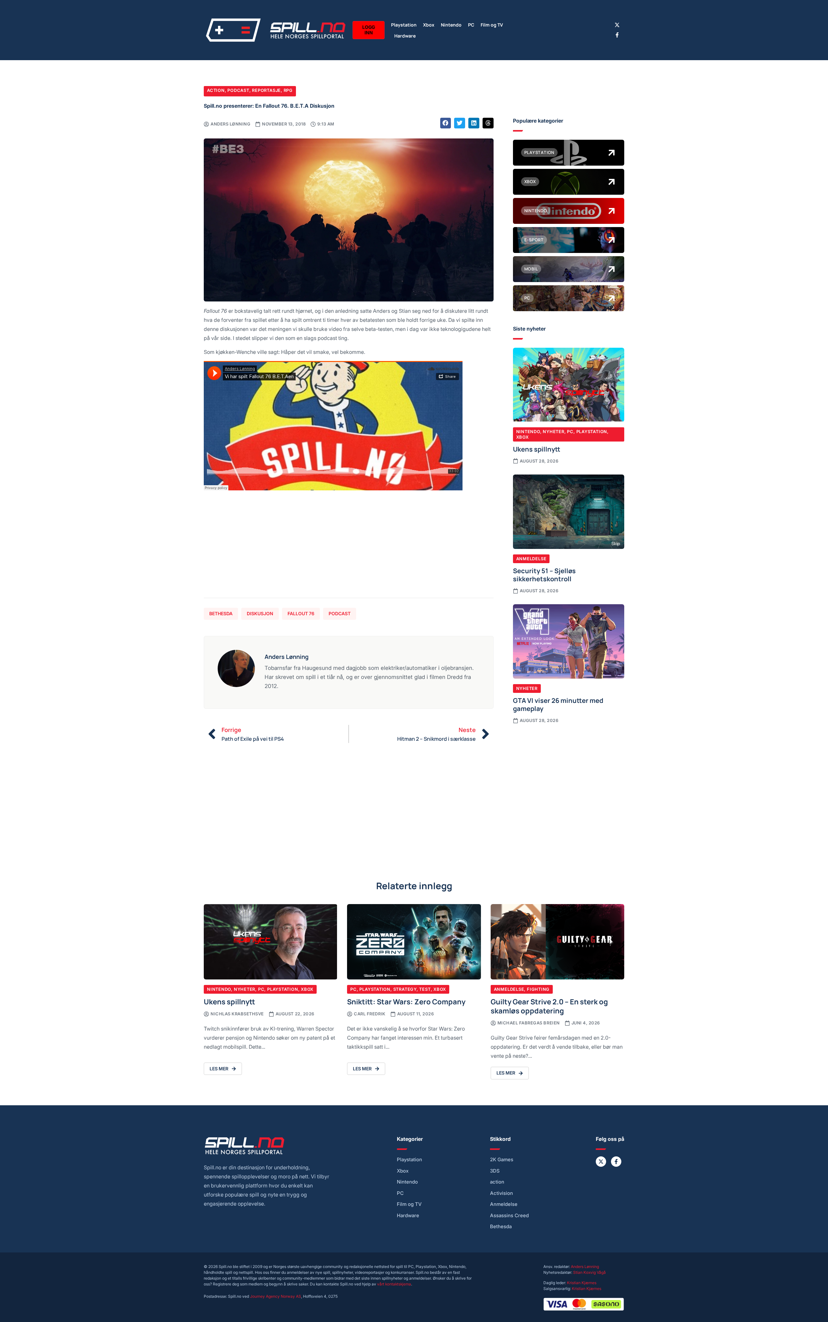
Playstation (404, 24)
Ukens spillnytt (536, 448)
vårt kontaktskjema (394, 1284)
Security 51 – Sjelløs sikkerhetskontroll (544, 574)
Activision (501, 1193)
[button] (445, 123)
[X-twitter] (617, 24)
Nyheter (553, 431)
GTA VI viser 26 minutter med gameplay (558, 704)
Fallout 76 (301, 613)
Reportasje (266, 90)
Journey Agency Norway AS (275, 1296)
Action (216, 90)
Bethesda (221, 613)
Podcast (238, 90)
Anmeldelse (531, 559)
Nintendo (451, 24)
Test (424, 989)
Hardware (405, 35)
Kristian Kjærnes (581, 1282)
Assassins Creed (509, 1215)
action (497, 1182)
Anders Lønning (585, 1266)
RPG (288, 90)
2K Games (501, 1159)
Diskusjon (260, 613)
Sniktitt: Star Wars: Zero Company (406, 1001)
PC (471, 24)
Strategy (405, 989)
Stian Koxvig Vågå (589, 1272)
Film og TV (492, 24)
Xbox (428, 24)
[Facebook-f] (617, 35)
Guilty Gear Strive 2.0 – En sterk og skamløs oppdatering (549, 1006)
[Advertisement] (349, 547)
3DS (495, 1171)
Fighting (538, 989)
